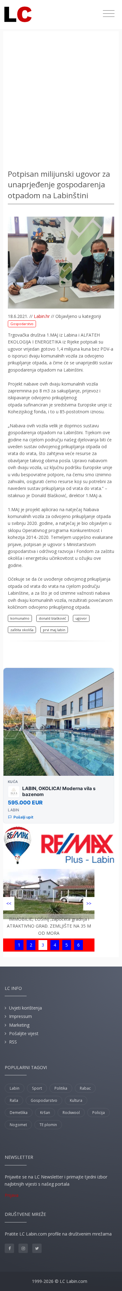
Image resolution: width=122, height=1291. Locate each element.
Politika (60, 1088)
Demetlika (19, 1112)
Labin (14, 1088)
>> (88, 903)
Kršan (45, 1112)
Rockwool (71, 1112)
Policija (98, 1112)
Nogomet (18, 1124)
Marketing (19, 1025)
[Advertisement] (61, 101)
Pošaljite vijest (23, 1033)
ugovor (81, 618)
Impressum (20, 1016)
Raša (14, 1100)
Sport (37, 1088)
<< (8, 903)
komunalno (19, 618)
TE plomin (48, 1124)
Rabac (85, 1088)
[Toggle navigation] (109, 13)
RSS (13, 1042)
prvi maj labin (54, 629)
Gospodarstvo (21, 323)
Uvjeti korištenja (25, 1008)
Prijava (11, 1195)
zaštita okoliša (21, 629)
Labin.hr (42, 316)
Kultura (76, 1100)
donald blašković (52, 618)
